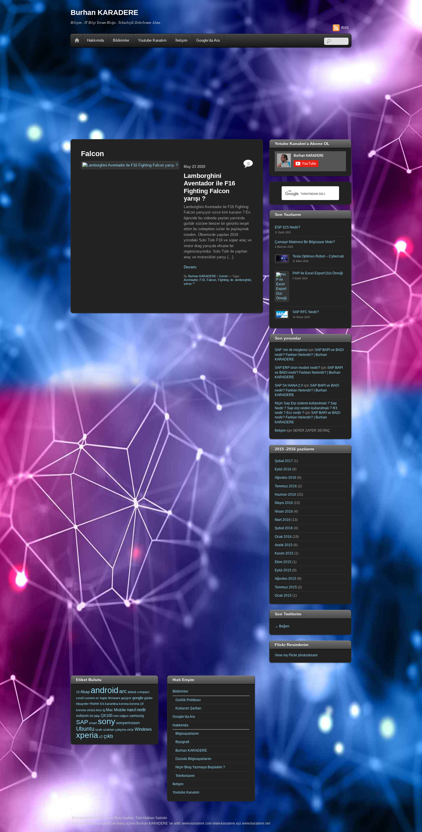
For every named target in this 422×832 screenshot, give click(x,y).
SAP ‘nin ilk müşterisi (291, 350)
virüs (130, 729)
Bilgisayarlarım (187, 733)
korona (124, 703)
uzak (98, 729)
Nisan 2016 (284, 511)
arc (123, 691)
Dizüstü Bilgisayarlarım (193, 759)
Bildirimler (121, 40)
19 (78, 692)
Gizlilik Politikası (188, 700)
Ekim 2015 (283, 562)
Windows (143, 729)
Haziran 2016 (285, 494)
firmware (114, 698)
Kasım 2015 (284, 553)
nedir (141, 709)
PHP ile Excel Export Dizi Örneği (318, 273)
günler (148, 698)
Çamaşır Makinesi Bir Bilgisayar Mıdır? (305, 242)
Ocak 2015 (283, 595)
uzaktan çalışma (114, 729)
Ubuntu (85, 729)
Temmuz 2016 (286, 486)
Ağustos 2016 (285, 477)
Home (77, 40)
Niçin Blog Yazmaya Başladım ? (200, 767)
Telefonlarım (185, 775)
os (91, 716)
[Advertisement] (211, 93)
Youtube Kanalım (152, 40)
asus (132, 691)
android (104, 690)
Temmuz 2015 (286, 587)
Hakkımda (95, 40)
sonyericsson (128, 722)
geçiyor (126, 698)
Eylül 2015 (283, 570)
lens (99, 710)
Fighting (223, 280)
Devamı (190, 267)
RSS (345, 28)
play (97, 715)
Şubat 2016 (284, 528)
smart (93, 723)
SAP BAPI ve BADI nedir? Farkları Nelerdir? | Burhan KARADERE (309, 354)
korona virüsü (85, 710)
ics (102, 704)
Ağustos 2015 (285, 578)
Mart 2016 (283, 519)
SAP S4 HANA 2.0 (289, 385)
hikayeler (82, 703)
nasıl (131, 709)
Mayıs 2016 (284, 503)
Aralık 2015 (284, 545)
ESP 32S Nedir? (287, 227)
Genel (223, 276)
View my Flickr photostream (296, 655)
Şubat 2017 (284, 461)
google (137, 698)
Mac (109, 710)
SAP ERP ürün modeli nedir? (297, 367)
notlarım (82, 716)
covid (80, 698)
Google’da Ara (208, 40)
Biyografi (182, 742)
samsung (136, 716)
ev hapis (101, 698)
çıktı (108, 736)
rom (116, 715)
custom (89, 698)
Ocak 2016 (283, 536)
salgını (124, 715)
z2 (101, 737)
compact (143, 692)
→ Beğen (282, 626)
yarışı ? (189, 283)
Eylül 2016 (283, 469)
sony (106, 721)
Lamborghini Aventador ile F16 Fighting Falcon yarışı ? (209, 187)
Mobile (120, 709)
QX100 (106, 715)
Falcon (211, 280)
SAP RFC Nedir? (306, 312)
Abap (85, 691)
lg (104, 710)
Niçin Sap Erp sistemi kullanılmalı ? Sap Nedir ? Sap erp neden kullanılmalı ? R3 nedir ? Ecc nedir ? (306, 407)
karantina (111, 703)
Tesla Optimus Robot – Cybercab (318, 256)
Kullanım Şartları (188, 708)
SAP (82, 722)
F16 (202, 280)
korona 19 (136, 703)
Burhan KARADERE (202, 276)
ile (232, 280)
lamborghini (243, 280)
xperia (87, 735)
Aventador (191, 280)
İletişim (181, 40)
